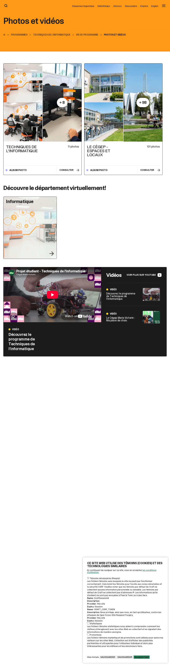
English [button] (154, 6)
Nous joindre (131, 6)
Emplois (144, 6)
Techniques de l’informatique (51, 35)
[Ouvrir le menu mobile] (164, 5)
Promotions (95, 634)
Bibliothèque (104, 6)
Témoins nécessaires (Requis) (105, 578)
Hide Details (93, 657)
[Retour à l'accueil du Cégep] (5, 35)
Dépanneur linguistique (83, 6)
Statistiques (96, 623)
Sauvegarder (107, 657)
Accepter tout (142, 657)
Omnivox (117, 6)
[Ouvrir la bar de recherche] (6, 6)
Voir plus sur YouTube (141, 275)
